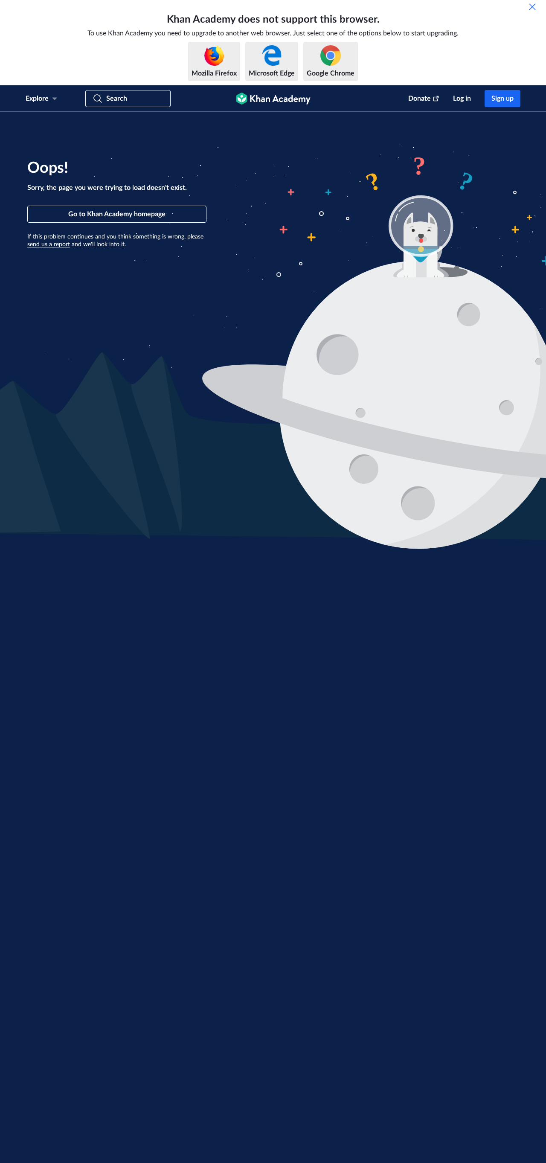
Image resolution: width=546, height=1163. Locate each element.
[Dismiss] (532, 7)
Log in (462, 98)
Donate (419, 98)
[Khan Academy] (273, 98)
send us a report (48, 244)
